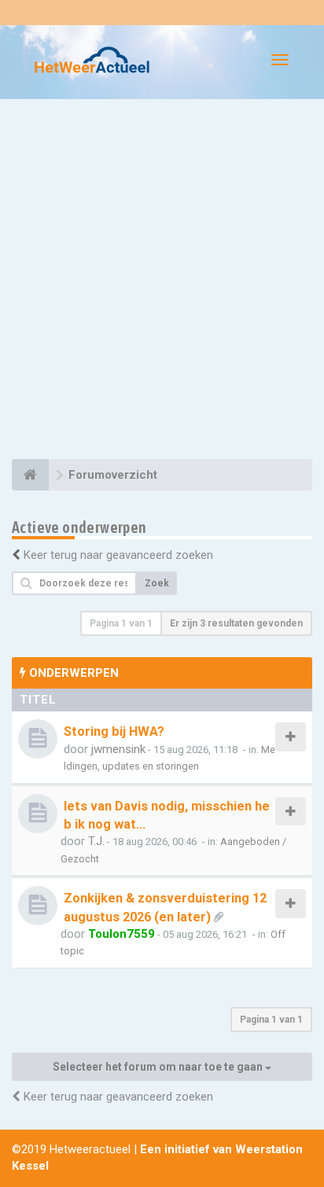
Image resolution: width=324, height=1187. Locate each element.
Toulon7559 (121, 934)
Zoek (157, 583)
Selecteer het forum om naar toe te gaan (159, 1066)
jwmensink (118, 749)
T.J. (96, 841)
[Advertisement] (162, 281)
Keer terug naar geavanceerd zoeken (118, 555)
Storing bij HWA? (114, 731)
